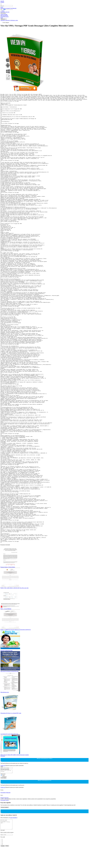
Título (2, 766)
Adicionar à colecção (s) (6, 20)
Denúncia (2, 797)
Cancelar (2, 845)
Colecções (7, 12)
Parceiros (7, 797)
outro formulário (13, 817)
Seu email (3, 830)
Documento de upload (5, 8)
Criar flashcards (13, 8)
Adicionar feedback (4, 807)
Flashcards (3, 12)
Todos (3, 775)
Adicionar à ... (3, 19)
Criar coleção (3, 777)
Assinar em (3, 765)
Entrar (2, 7)
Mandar (7, 845)
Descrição (5, 769)
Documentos (3, 792)
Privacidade (3, 800)
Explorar (2, 2)
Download (3, 756)
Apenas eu (4, 776)
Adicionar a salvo (14, 20)
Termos (7, 800)
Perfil (2, 17)
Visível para (3, 773)
